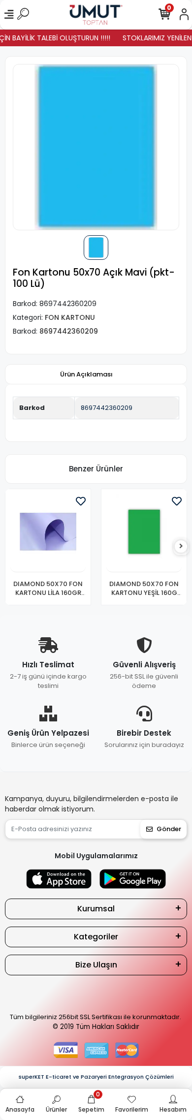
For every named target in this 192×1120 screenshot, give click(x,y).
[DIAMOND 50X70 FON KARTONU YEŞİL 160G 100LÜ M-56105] (144, 533)
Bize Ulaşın (96, 964)
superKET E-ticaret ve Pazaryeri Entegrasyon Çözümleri (96, 1077)
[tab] (86, 374)
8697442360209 (106, 407)
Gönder (169, 829)
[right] (181, 546)
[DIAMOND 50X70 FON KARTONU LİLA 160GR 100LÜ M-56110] (48, 533)
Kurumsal (96, 908)
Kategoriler (96, 936)
